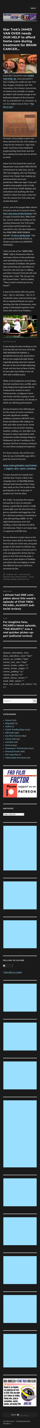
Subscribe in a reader (12, 972)
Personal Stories (21, 577)
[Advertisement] (20, 848)
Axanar (8, 720)
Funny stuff (10, 739)
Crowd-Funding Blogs (15, 729)
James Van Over (23, 579)
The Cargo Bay (11, 754)
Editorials (6, 577)
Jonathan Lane (11, 574)
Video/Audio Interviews (15, 758)
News (13, 577)
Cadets (8, 726)
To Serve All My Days (20, 235)
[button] (24, 1416)
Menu (33, 8)
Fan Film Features (13, 736)
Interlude (9, 742)
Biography (9, 723)
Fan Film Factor (8, 1421)
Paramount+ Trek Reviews (17, 748)
